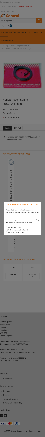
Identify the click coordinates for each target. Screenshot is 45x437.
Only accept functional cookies (18, 230)
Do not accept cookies (16, 232)
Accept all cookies (14, 227)
